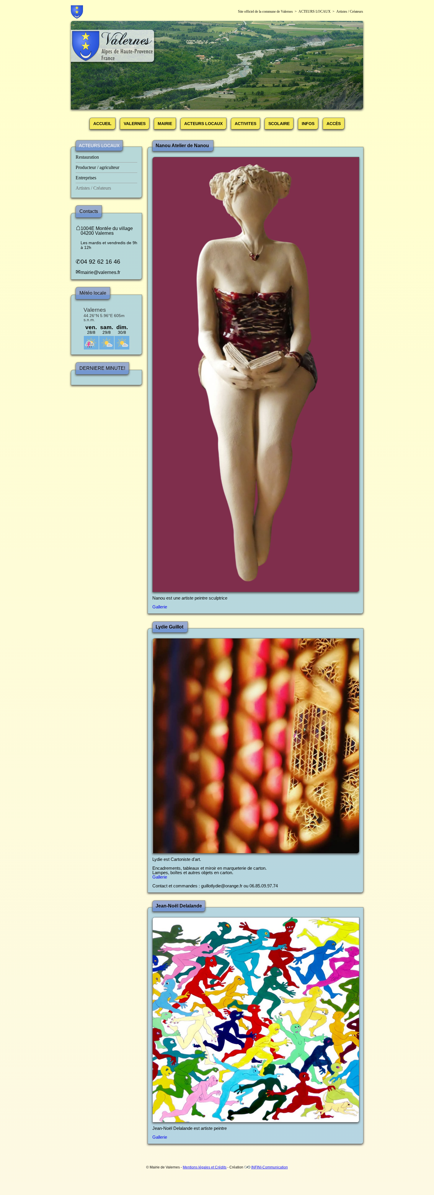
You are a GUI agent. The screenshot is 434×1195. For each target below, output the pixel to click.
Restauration (87, 157)
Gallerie (159, 606)
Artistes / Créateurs (93, 188)
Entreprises (86, 177)
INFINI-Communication (269, 1167)
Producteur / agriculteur (97, 167)
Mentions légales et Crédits (204, 1167)
